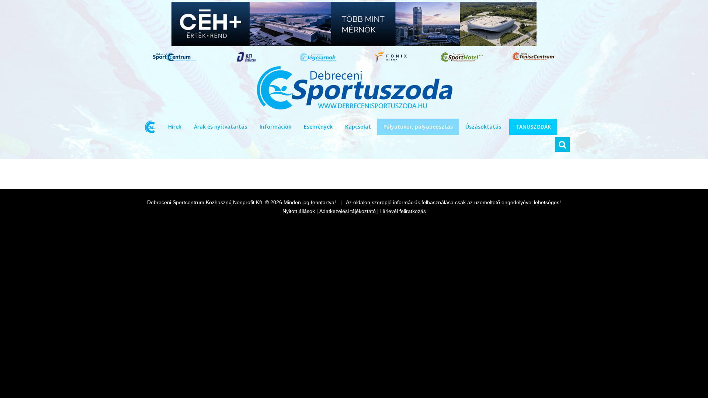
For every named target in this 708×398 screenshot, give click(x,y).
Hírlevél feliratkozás (403, 211)
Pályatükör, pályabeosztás (418, 126)
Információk (275, 126)
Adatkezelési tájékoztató (347, 211)
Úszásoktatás (483, 126)
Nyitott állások (298, 211)
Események (318, 126)
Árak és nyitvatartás (220, 126)
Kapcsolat (358, 126)
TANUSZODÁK (533, 126)
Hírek (174, 126)
